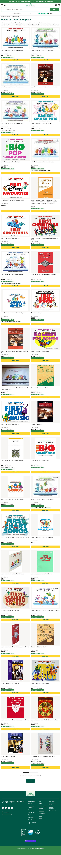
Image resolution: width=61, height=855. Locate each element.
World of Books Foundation (31, 807)
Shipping (40, 803)
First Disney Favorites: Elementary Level (12, 202)
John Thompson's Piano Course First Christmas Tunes (44, 240)
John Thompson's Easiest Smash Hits (41, 125)
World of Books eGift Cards (32, 825)
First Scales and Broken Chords (10, 612)
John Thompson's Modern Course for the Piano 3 (15, 721)
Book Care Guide (52, 811)
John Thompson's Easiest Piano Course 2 (12, 89)
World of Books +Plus (31, 821)
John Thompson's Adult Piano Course (41, 575)
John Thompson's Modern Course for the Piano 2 (15, 648)
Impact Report (31, 817)
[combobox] (30, 9)
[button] (2, 5)
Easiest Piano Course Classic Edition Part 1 (42, 758)
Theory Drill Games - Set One (39, 389)
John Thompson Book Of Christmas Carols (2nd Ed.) (44, 722)
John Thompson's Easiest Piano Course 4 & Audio (43, 613)
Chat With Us (41, 811)
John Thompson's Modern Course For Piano (43, 276)
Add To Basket (15, 61)
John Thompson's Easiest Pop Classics (41, 539)
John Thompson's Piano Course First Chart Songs (15, 539)
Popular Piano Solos (36, 426)
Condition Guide (41, 813)
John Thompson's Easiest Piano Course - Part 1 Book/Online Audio (14, 390)
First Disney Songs (36, 315)
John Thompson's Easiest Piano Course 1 (12, 52)
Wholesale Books (31, 812)
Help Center (40, 808)
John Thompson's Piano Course (10, 164)
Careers (29, 815)
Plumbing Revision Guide (8, 758)
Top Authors (30, 810)
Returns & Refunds (42, 806)
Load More (30, 782)
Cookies (40, 816)
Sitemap (40, 818)
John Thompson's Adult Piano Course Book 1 (43, 89)
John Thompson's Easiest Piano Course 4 (13, 125)
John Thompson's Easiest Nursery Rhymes (13, 315)
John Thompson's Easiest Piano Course (42, 164)
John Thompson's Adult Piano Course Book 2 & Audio (14, 354)
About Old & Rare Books (52, 804)
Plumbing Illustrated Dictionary (10, 685)
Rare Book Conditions (51, 808)
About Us (30, 803)
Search (53, 9)
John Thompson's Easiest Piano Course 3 (42, 52)
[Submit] (3, 9)
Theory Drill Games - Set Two (39, 648)
